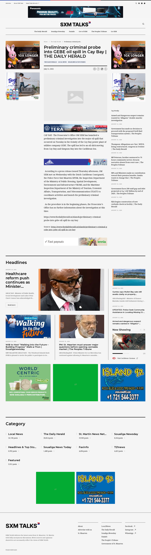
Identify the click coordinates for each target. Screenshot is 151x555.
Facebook (129, 526)
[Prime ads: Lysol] (23, 55)
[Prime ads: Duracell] (28, 382)
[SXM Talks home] (75, 23)
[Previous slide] (141, 330)
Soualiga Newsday (58, 31)
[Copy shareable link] (94, 69)
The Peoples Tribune (99, 31)
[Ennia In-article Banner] (75, 242)
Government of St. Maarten (112, 544)
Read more (13, 305)
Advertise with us (85, 530)
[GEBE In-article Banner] (75, 162)
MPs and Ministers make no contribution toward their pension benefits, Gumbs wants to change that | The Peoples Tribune (128, 176)
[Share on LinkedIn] (105, 69)
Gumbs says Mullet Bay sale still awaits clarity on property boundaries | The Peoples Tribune (128, 293)
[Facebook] (139, 3)
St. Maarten (82, 533)
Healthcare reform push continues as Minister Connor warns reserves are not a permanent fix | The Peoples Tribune (19, 280)
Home (46, 42)
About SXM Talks (18, 3)
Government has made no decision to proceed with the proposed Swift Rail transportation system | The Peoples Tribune (126, 132)
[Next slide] (144, 330)
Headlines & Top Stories (76, 62)
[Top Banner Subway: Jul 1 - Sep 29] (75, 12)
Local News (62, 62)
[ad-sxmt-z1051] (23, 86)
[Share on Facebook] (98, 69)
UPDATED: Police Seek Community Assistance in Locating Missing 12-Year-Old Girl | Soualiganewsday (128, 311)
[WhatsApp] (144, 3)
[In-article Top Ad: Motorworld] (75, 128)
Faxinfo (72, 31)
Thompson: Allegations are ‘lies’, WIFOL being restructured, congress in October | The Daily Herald (127, 146)
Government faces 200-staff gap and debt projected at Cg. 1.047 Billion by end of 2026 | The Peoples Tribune (128, 191)
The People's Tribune (109, 540)
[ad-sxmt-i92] (122, 382)
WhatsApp (129, 533)
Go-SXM (114, 31)
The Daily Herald (40, 31)
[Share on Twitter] (102, 69)
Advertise (8, 3)
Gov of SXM (83, 31)
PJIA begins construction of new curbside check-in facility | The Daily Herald (126, 204)
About (80, 526)
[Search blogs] (136, 3)
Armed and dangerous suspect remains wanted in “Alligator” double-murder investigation (127, 118)
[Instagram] (142, 3)
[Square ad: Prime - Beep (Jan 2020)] (75, 382)
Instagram (129, 530)
